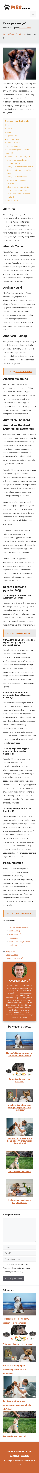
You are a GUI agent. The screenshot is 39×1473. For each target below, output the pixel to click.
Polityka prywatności (15, 1451)
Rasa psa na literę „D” (14, 958)
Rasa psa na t (14, 938)
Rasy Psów (20, 34)
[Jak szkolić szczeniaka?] (19, 1422)
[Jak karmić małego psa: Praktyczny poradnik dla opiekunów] (19, 1355)
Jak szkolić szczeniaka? (19, 1171)
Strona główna (8, 34)
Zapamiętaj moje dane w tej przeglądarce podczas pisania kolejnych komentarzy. (17, 1268)
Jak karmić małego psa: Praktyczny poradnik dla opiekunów (19, 1107)
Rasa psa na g (14, 931)
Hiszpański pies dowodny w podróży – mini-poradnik (19, 1054)
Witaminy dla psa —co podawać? (19, 1080)
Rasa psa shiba (12, 955)
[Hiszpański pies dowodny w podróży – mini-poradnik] (19, 1305)
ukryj (7, 125)
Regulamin (14, 1456)
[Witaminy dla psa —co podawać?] (19, 1333)
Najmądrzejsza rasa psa (18, 927)
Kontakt (29, 1451)
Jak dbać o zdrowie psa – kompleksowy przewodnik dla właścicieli (19, 1141)
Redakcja (25, 1456)
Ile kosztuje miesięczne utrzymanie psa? (19, 1201)
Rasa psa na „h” (15, 934)
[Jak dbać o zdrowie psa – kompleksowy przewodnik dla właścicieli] (19, 1387)
